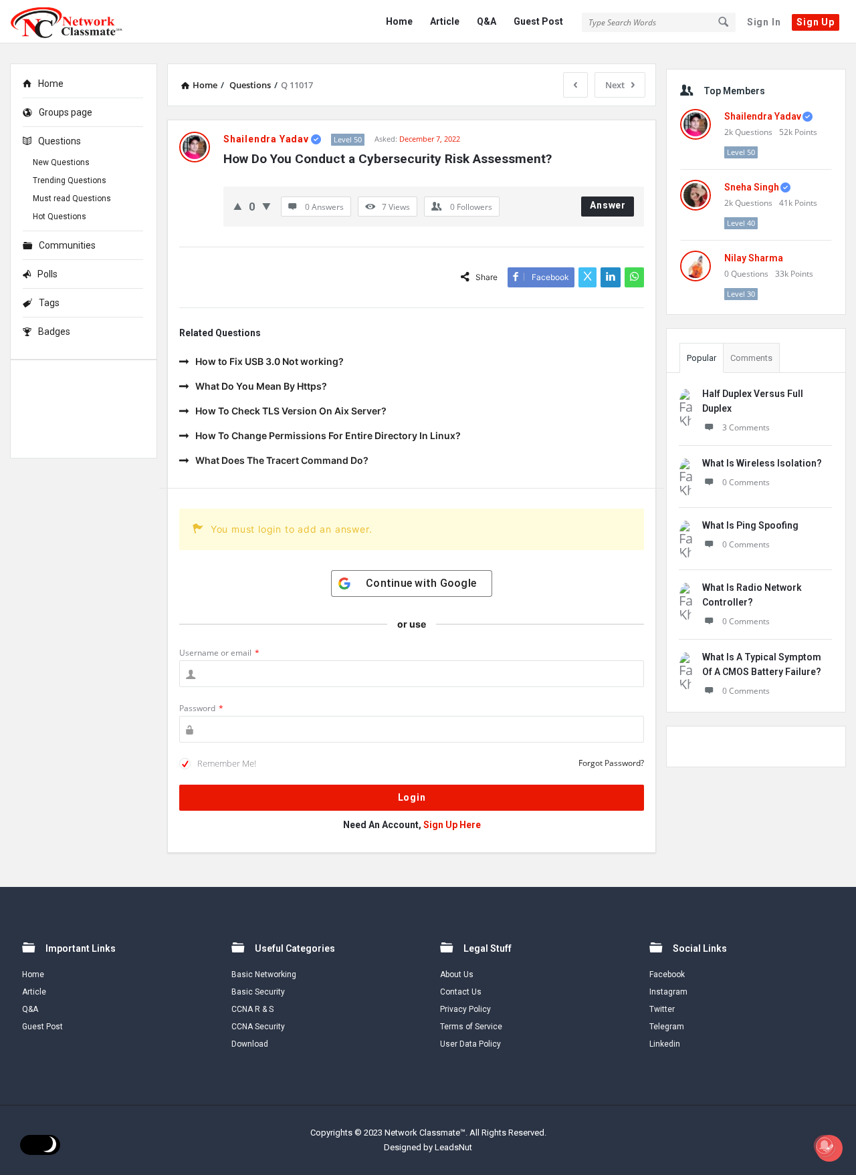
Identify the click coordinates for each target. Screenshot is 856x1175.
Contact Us (460, 992)
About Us (456, 974)
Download (249, 1044)
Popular (701, 358)
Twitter (662, 1009)
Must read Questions (72, 198)
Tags (49, 302)
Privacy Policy (465, 1009)
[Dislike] (266, 206)
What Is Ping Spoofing (750, 525)
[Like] (237, 206)
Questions (59, 141)
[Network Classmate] (77, 21)
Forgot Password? (611, 763)
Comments (751, 358)
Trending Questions (69, 180)
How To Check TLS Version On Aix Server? (291, 410)
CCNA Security (258, 1026)
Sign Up (815, 22)
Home (399, 21)
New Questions (61, 162)
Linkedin (664, 1044)
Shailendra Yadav (762, 116)
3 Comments (746, 427)
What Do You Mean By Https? (261, 386)
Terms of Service (471, 1026)
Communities (67, 245)
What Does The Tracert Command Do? (281, 460)
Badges (54, 331)
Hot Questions (59, 216)
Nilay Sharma (753, 258)
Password (201, 708)
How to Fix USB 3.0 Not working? (269, 361)
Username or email (219, 652)
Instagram (668, 992)
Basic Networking (263, 974)
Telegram (666, 1026)
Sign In (764, 22)
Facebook (667, 974)
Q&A (486, 21)
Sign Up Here (452, 824)
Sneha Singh (751, 187)
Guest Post (538, 21)
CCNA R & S (252, 1009)
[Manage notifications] (824, 1145)
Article (444, 21)
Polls (47, 274)
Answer (608, 205)
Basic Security (258, 992)
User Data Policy (470, 1044)
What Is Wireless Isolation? (762, 463)
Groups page (65, 112)
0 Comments (746, 482)
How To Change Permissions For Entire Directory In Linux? (328, 435)
